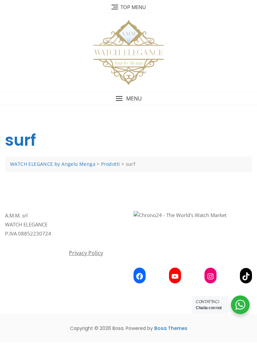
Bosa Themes (170, 328)
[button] (128, 98)
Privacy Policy (86, 253)
